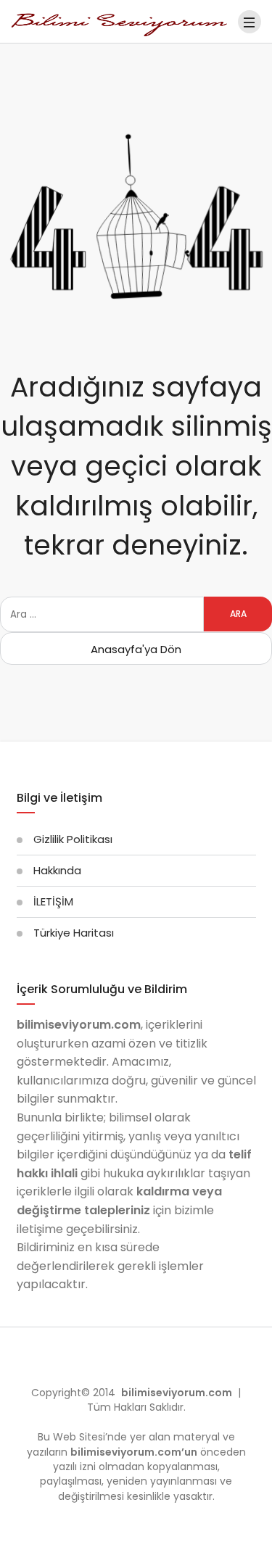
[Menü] (249, 21)
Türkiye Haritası (73, 932)
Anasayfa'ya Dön (136, 649)
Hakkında (57, 870)
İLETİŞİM (53, 901)
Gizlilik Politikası (72, 839)
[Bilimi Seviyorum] (119, 20)
